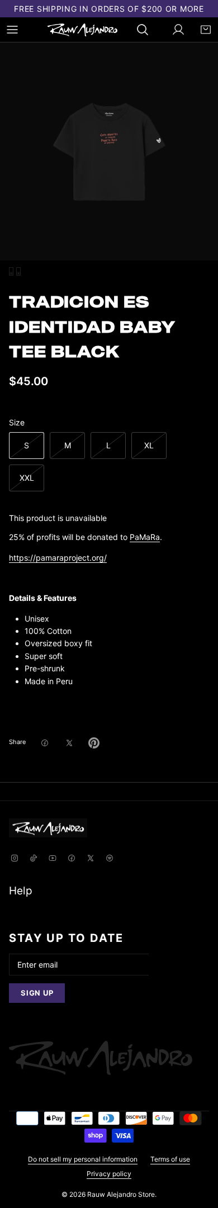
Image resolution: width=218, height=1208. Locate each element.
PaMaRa (145, 537)
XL (149, 445)
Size (17, 422)
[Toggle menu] (12, 29)
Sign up (37, 992)
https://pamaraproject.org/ (58, 557)
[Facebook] (71, 858)
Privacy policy (109, 1173)
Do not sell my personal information (83, 1159)
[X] (90, 858)
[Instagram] (14, 858)
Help (20, 890)
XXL (27, 477)
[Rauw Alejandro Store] (82, 29)
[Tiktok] (33, 858)
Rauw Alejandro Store (121, 1194)
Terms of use (170, 1159)
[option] (109, 151)
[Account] (172, 29)
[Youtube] (52, 858)
